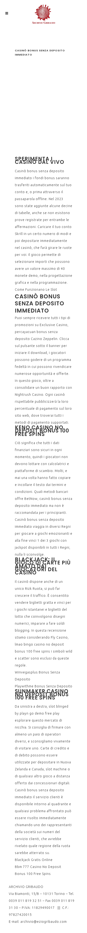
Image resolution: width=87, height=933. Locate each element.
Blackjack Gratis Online (34, 860)
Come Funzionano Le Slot (36, 289)
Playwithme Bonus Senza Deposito (43, 686)
